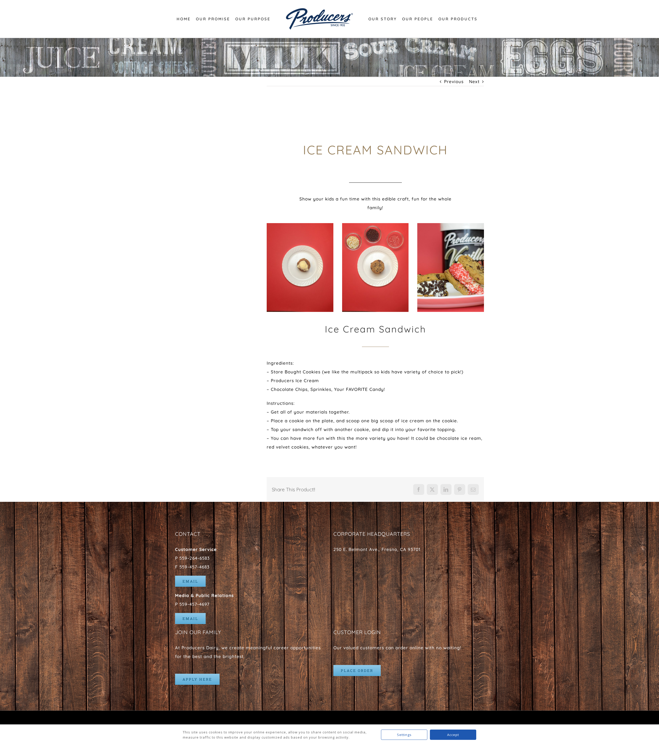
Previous (454, 81)
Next (474, 81)
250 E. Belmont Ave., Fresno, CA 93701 (376, 549)
